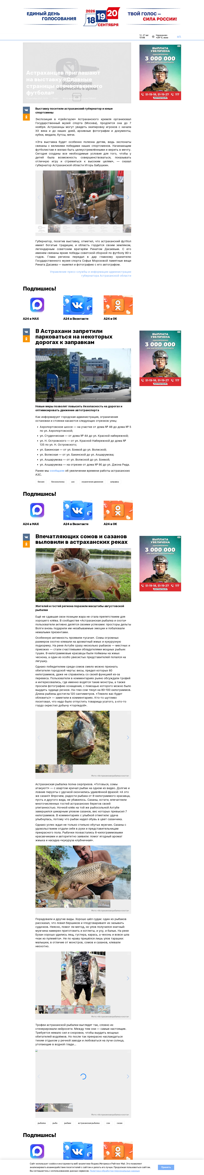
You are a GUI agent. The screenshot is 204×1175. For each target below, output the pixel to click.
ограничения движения (92, 482)
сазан (119, 1123)
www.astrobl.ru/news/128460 (82, 98)
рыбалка (42, 1123)
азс (73, 482)
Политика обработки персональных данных (115, 1171)
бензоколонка (57, 482)
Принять (166, 1167)
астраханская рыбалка (89, 1123)
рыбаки (67, 1123)
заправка (114, 482)
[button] (128, 197)
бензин (41, 482)
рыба (55, 1123)
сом (108, 1123)
